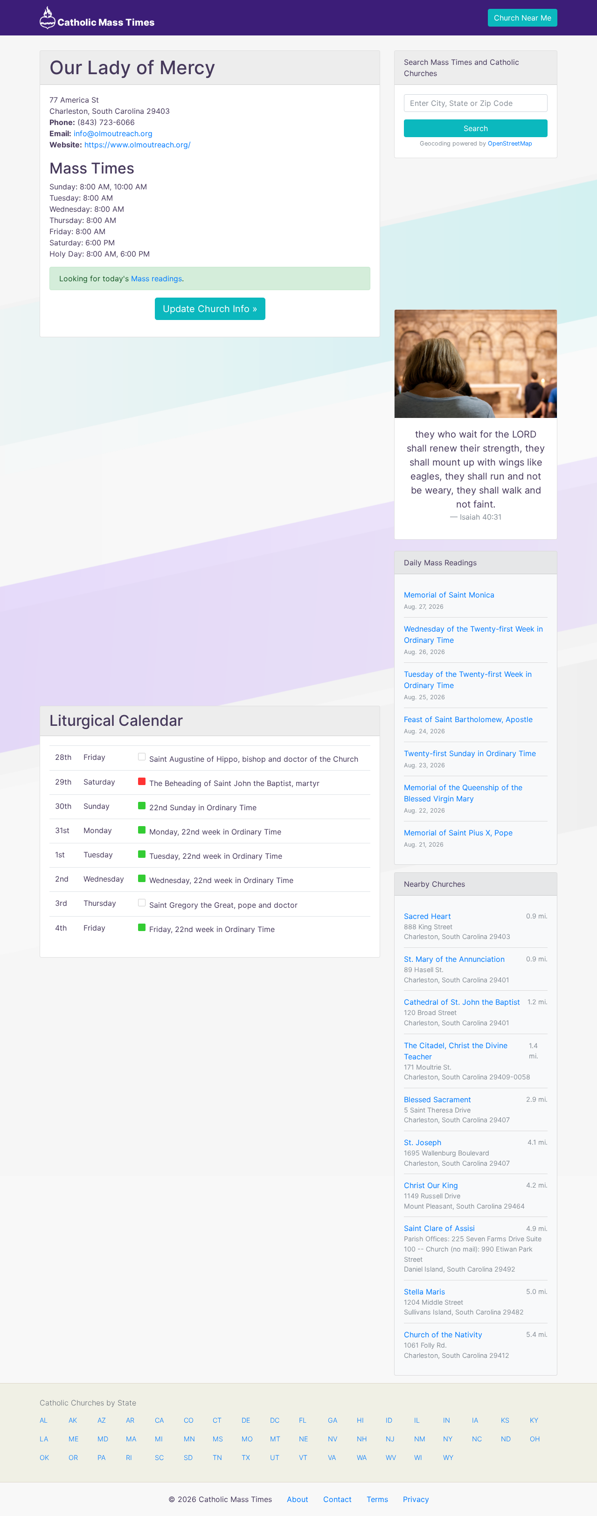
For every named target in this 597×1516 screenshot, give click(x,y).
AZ (101, 1420)
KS (505, 1420)
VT (303, 1457)
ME (73, 1439)
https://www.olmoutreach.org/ (137, 144)
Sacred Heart (427, 916)
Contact (337, 1499)
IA (475, 1420)
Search (476, 128)
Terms (377, 1499)
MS (217, 1439)
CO (188, 1420)
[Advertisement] (210, 413)
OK (44, 1457)
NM (418, 1439)
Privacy (416, 1499)
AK (73, 1420)
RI (129, 1457)
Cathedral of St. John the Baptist (462, 1002)
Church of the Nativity (443, 1334)
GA (332, 1420)
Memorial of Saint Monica (449, 594)
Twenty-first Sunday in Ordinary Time (470, 753)
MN (188, 1439)
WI (418, 1457)
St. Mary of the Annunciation (454, 959)
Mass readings (156, 278)
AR (130, 1420)
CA (159, 1420)
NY (447, 1439)
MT (274, 1439)
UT (274, 1457)
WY (447, 1457)
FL (302, 1420)
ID (389, 1420)
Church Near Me (522, 17)
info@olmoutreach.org (113, 133)
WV (390, 1457)
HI (360, 1420)
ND (505, 1439)
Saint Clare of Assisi (439, 1228)
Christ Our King (431, 1185)
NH (361, 1439)
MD (102, 1439)
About (297, 1499)
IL (417, 1420)
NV (332, 1439)
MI (159, 1439)
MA (130, 1439)
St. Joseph (422, 1142)
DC (274, 1420)
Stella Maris (424, 1291)
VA (332, 1457)
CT (217, 1420)
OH (534, 1439)
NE (303, 1439)
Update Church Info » (210, 308)
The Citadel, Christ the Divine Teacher (455, 1051)
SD (188, 1457)
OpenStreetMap (510, 143)
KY (534, 1420)
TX (246, 1457)
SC (159, 1457)
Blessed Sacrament (437, 1099)
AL (44, 1420)
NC (476, 1439)
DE (246, 1420)
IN (446, 1420)
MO (246, 1439)
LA (44, 1439)
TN (217, 1457)
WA (361, 1457)
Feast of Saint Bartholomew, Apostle (468, 719)
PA (101, 1457)
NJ (390, 1439)
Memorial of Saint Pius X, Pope (458, 832)
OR (73, 1457)
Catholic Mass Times (105, 22)
